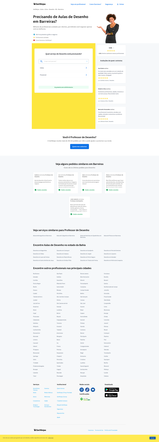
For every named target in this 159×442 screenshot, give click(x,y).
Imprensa (91, 430)
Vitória (59, 300)
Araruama (83, 356)
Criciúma (82, 359)
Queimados (60, 363)
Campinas (83, 287)
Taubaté (59, 330)
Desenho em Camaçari (63, 250)
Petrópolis (83, 336)
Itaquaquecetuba (61, 320)
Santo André (60, 287)
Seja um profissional (78, 4)
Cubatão (35, 373)
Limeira (35, 339)
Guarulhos (60, 280)
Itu (57, 343)
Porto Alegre (36, 283)
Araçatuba (83, 376)
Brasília (106, 277)
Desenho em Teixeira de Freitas (89, 260)
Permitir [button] (152, 438)
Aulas (42, 9)
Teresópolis (107, 353)
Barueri (106, 280)
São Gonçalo (83, 297)
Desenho (51, 9)
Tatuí (34, 376)
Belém (82, 293)
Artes (46, 9)
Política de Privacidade (111, 430)
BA (56, 9)
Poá (105, 339)
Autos (34, 396)
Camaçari (106, 333)
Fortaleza (106, 273)
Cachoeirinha (37, 330)
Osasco (35, 290)
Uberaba (106, 349)
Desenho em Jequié (85, 254)
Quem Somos (61, 388)
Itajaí (34, 313)
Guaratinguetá (84, 366)
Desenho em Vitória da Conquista (113, 260)
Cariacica (82, 330)
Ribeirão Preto (61, 283)
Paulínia (82, 339)
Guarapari (106, 359)
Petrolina (59, 359)
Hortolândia (83, 316)
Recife (35, 287)
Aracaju (106, 313)
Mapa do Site (60, 413)
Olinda (106, 316)
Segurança (109, 4)
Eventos (46, 388)
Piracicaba (36, 316)
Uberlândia (107, 300)
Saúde (46, 401)
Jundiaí (35, 300)
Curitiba (35, 280)
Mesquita (59, 336)
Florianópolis (84, 283)
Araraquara (83, 349)
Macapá (82, 373)
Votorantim (107, 343)
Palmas (106, 326)
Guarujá (59, 306)
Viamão (82, 326)
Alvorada (35, 336)
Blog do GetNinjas (62, 405)
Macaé (105, 330)
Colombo (106, 320)
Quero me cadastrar (79, 146)
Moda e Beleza (48, 392)
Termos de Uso (99, 430)
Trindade (35, 363)
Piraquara (36, 349)
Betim (58, 313)
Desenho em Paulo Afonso (64, 257)
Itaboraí (106, 346)
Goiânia (59, 277)
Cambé (106, 373)
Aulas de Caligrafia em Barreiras (66, 235)
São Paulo (59, 273)
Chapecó (59, 356)
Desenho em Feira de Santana (112, 250)
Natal (34, 310)
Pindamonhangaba (38, 366)
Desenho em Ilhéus (38, 254)
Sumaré (82, 320)
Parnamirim (36, 333)
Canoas (82, 300)
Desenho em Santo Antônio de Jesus (43, 260)
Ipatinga (35, 356)
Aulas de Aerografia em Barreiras (42, 235)
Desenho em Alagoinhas (40, 250)
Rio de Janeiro (84, 273)
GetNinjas (36, 9)
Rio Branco (36, 273)
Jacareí (106, 323)
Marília (106, 363)
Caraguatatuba (84, 346)
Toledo (59, 366)
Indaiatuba (36, 320)
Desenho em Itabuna (62, 254)
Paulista (106, 336)
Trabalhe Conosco (62, 401)
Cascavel (35, 343)
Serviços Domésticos (47, 405)
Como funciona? (95, 4)
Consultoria (36, 401)
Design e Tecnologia (36, 405)
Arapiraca (36, 306)
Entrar (121, 4)
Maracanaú (36, 353)
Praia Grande (107, 297)
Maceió (59, 316)
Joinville (106, 290)
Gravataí (59, 326)
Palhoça (106, 369)
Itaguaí (59, 369)
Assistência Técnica (36, 389)
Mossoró (106, 366)
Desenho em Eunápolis (86, 250)
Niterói (82, 280)
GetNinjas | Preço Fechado (64, 392)
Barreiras (61, 9)
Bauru (58, 339)
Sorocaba (106, 293)
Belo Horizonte (84, 277)
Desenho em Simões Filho (64, 260)
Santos (106, 283)
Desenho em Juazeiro (110, 254)
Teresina (59, 323)
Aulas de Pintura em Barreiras (112, 235)
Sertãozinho (83, 369)
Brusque (35, 369)
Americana (60, 333)
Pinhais (82, 323)
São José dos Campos (63, 297)
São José (82, 303)
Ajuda (58, 417)
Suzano (82, 306)
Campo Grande (84, 290)
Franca (59, 346)
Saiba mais (50, 438)
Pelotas (59, 349)
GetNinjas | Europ (62, 396)
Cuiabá (35, 293)
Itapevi (82, 313)
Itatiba (106, 356)
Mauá (81, 310)
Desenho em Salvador (110, 257)
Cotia (105, 306)
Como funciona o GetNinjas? (44, 40)
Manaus (59, 290)
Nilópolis (35, 326)
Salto (34, 359)
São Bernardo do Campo (111, 287)
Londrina (59, 310)
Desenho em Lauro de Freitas (41, 257)
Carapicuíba (107, 303)
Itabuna (106, 376)
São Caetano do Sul (62, 303)
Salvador (35, 277)
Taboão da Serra (37, 297)
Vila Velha (59, 293)
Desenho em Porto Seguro (87, 257)
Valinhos (35, 323)
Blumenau (107, 310)
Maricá (82, 333)
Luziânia (82, 363)
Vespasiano (60, 353)
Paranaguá (60, 376)
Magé (81, 353)
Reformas (47, 396)
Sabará (35, 346)
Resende (59, 373)
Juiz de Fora (36, 303)
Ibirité (82, 343)
